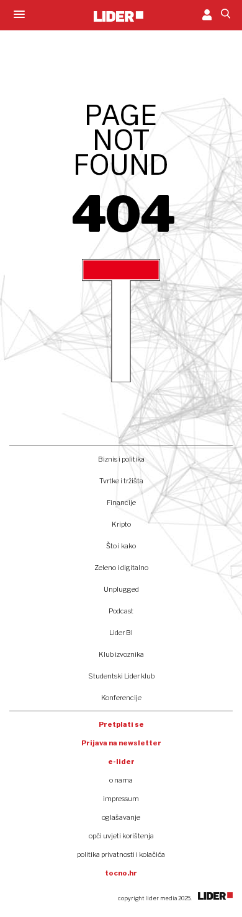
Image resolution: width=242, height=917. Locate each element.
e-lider (121, 761)
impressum (121, 798)
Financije (121, 502)
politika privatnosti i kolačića (121, 854)
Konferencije (121, 697)
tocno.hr (121, 873)
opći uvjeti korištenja (121, 835)
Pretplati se (121, 724)
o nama (121, 780)
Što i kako (121, 546)
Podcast (121, 611)
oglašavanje (121, 817)
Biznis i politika (121, 459)
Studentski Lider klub (121, 676)
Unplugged (121, 589)
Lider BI (121, 632)
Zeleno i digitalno (121, 567)
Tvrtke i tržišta (121, 480)
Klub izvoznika (121, 654)
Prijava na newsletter (121, 743)
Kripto (121, 524)
